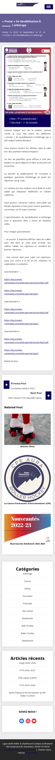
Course (27, 581)
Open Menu (49, 6)
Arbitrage (27, 573)
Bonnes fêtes (27, 446)
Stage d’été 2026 (27, 662)
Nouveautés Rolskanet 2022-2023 (27, 543)
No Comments (32, 122)
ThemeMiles (31, 752)
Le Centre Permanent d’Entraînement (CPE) (27, 503)
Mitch (13, 118)
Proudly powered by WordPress (20, 749)
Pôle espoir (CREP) (27, 677)
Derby (28, 588)
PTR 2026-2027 (27, 670)
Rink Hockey (27, 625)
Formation (27, 596)
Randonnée (27, 618)
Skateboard (27, 640)
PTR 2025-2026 (27, 685)
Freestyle (27, 603)
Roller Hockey (27, 633)
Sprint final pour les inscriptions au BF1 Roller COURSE (27, 694)
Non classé (16, 122)
